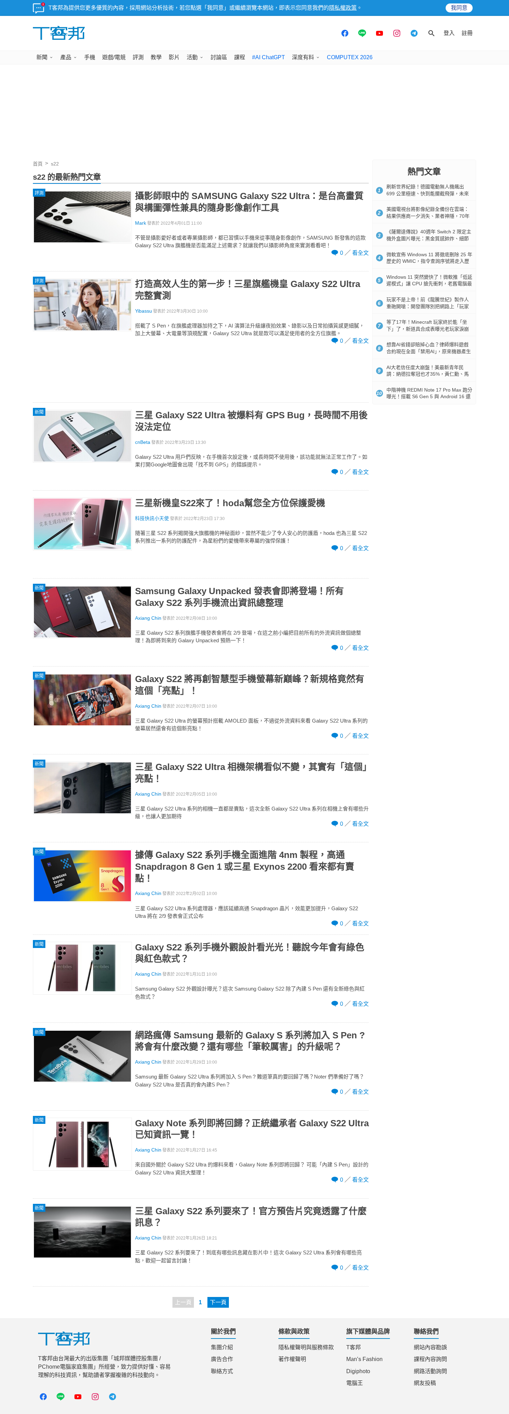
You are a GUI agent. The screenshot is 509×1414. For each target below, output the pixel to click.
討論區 (219, 57)
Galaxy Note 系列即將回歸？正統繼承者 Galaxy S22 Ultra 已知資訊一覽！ (252, 1129)
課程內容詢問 (430, 1359)
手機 (89, 57)
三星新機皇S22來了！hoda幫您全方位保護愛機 (230, 503)
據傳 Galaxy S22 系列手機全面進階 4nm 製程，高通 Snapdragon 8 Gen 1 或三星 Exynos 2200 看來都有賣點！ (244, 867)
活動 (192, 57)
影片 (174, 57)
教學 (156, 57)
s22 (55, 163)
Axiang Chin (148, 618)
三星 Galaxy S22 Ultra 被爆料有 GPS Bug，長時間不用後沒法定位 (251, 421)
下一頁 (218, 1302)
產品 (65, 57)
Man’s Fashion (364, 1359)
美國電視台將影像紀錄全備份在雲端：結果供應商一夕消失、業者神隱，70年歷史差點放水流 (428, 215)
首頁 (38, 163)
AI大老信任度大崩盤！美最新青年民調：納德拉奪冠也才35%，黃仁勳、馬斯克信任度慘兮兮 (427, 374)
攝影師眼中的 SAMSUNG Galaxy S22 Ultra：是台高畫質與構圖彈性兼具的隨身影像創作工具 (249, 202)
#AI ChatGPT (268, 57)
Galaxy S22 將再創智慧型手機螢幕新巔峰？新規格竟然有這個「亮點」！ (249, 685)
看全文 (360, 253)
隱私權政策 (343, 8)
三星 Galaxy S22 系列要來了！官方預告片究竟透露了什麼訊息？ (251, 1217)
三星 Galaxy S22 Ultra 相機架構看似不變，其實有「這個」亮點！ (251, 773)
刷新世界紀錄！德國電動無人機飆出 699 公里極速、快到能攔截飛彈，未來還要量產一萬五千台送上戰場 (427, 193)
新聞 (41, 57)
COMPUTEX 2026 (350, 57)
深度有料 (303, 57)
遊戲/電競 (114, 57)
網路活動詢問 (430, 1371)
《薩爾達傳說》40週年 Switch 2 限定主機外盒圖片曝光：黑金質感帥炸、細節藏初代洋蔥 (428, 238)
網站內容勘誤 (430, 1347)
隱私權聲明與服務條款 (306, 1347)
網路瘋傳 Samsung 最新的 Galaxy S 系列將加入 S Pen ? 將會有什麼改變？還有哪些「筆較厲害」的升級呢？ (250, 1041)
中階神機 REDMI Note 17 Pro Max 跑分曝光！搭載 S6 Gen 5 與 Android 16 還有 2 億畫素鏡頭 (429, 396)
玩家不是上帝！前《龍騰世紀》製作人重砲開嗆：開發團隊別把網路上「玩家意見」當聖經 (427, 306)
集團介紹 (222, 1347)
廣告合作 (222, 1359)
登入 (449, 33)
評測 (138, 57)
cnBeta (142, 442)
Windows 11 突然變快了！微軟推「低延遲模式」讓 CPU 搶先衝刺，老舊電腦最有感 (429, 283)
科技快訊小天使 (152, 518)
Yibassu (143, 311)
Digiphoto (358, 1371)
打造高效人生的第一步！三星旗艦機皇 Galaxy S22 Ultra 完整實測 (247, 290)
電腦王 (354, 1383)
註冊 (467, 33)
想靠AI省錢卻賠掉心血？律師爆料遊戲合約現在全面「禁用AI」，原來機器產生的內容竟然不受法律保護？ (428, 351)
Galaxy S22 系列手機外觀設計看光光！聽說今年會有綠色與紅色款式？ (249, 953)
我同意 (459, 8)
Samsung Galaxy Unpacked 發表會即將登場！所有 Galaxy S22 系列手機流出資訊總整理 (239, 597)
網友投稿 (425, 1383)
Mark (140, 223)
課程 (239, 57)
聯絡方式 (222, 1371)
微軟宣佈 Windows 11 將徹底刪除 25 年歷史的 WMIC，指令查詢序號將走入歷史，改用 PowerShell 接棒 (429, 261)
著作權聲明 (292, 1359)
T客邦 (353, 1347)
